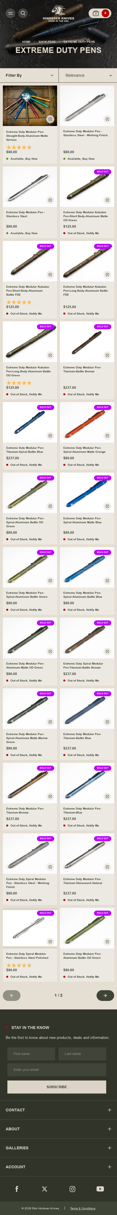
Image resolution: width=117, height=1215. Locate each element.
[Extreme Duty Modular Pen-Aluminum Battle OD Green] (87, 928)
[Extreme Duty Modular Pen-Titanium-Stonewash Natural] (87, 853)
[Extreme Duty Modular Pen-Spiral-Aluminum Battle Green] (30, 567)
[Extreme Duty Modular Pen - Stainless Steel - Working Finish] (87, 106)
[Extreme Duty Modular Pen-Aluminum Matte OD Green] (30, 638)
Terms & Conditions (82, 1208)
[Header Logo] (58, 13)
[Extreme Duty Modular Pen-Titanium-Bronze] (30, 783)
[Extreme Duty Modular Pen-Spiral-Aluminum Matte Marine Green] (30, 708)
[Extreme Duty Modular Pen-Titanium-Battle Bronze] (87, 341)
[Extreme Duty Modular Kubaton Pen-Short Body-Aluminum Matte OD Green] (87, 186)
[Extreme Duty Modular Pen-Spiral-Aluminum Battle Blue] (87, 567)
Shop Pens (47, 41)
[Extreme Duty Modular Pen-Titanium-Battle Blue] (87, 708)
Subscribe (57, 1087)
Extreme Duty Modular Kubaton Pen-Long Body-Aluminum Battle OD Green (28, 371)
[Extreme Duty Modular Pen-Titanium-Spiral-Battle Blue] (30, 422)
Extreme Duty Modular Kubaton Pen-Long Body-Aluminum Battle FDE (85, 290)
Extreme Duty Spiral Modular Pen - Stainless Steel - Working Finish (27, 883)
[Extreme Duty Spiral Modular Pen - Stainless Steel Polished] (30, 928)
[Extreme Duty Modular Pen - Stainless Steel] (30, 186)
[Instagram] (72, 1189)
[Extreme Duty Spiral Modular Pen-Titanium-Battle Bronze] (87, 638)
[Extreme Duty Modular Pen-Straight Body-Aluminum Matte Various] (30, 106)
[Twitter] (45, 1189)
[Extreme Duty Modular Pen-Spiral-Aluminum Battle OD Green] (30, 493)
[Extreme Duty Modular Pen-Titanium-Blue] (87, 783)
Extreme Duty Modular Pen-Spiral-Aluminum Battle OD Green (25, 522)
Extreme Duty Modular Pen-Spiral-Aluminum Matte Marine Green (27, 738)
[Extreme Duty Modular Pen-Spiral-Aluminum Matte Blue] (87, 493)
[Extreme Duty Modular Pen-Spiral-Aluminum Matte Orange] (87, 422)
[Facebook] (17, 1189)
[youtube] (100, 1189)
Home (26, 41)
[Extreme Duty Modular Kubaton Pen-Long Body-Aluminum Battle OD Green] (30, 341)
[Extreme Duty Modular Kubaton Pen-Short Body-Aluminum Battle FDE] (30, 261)
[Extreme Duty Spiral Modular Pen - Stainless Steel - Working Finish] (30, 853)
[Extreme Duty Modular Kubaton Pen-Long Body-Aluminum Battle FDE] (87, 261)
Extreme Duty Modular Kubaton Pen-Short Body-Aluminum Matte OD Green (85, 216)
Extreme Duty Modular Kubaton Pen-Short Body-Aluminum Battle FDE (27, 290)
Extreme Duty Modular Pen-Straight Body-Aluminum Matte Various (27, 135)
